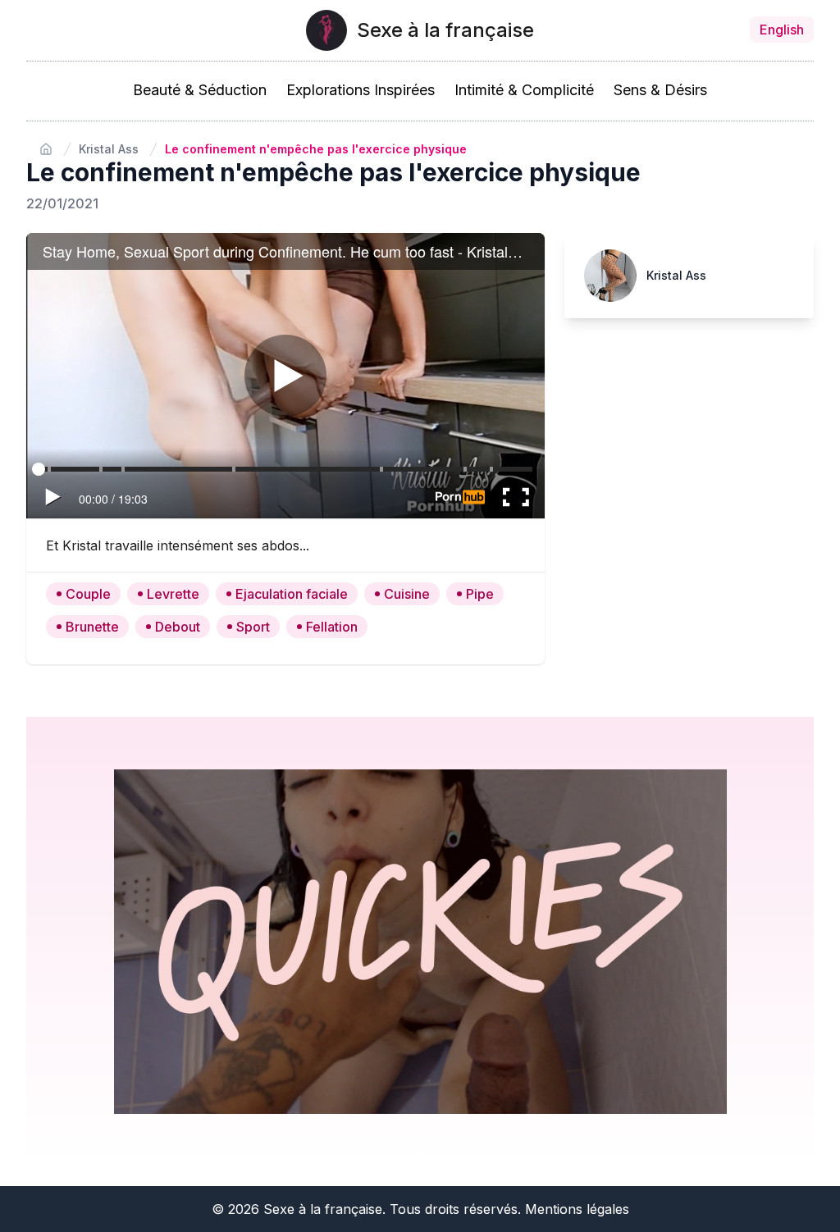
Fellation (332, 626)
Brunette (92, 626)
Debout (177, 626)
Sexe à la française (445, 30)
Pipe (480, 594)
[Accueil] (45, 149)
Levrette (173, 594)
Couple (88, 594)
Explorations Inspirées (360, 89)
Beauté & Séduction (200, 89)
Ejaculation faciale (291, 594)
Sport (253, 626)
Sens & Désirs (660, 89)
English (782, 29)
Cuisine (407, 594)
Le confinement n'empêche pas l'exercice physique (316, 149)
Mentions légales (577, 1209)
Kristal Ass (109, 149)
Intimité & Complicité (524, 89)
